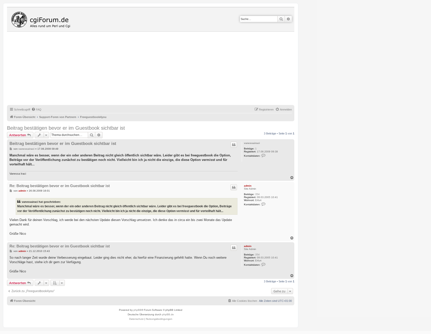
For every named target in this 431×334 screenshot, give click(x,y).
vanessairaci (252, 143)
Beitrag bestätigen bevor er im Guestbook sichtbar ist (66, 128)
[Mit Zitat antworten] (233, 145)
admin (247, 185)
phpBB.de (168, 314)
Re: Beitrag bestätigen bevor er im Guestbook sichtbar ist (59, 186)
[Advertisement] (156, 69)
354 (257, 194)
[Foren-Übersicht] (42, 19)
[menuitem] (36, 109)
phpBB (137, 310)
